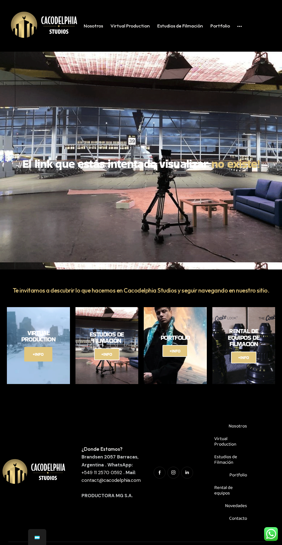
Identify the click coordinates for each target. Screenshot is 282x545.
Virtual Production (225, 441)
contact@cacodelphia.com (111, 480)
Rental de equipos (223, 490)
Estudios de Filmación (225, 459)
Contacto (238, 518)
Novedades (236, 506)
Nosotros (238, 426)
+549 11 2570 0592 (102, 472)
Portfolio (238, 475)
